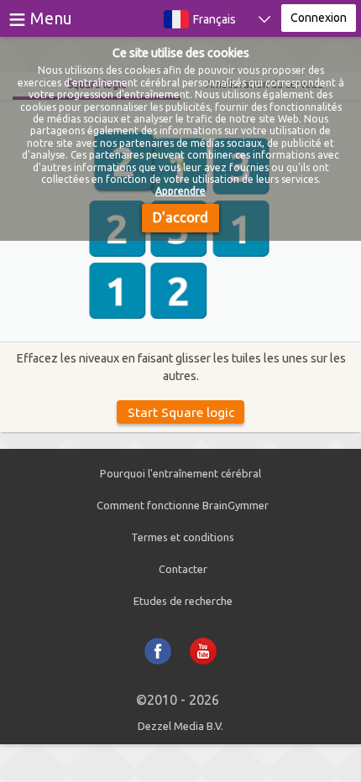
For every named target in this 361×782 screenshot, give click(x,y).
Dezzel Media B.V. (180, 726)
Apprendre (180, 190)
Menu (51, 18)
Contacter (183, 569)
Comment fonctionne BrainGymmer (183, 505)
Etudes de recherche (183, 601)
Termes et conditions (182, 537)
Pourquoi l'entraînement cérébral (180, 473)
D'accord (180, 217)
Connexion (318, 17)
